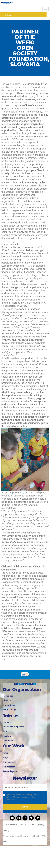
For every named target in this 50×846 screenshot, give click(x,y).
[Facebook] (18, 818)
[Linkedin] (37, 818)
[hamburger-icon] (45, 9)
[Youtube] (12, 818)
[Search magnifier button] (44, 14)
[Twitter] (31, 818)
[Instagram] (25, 818)
